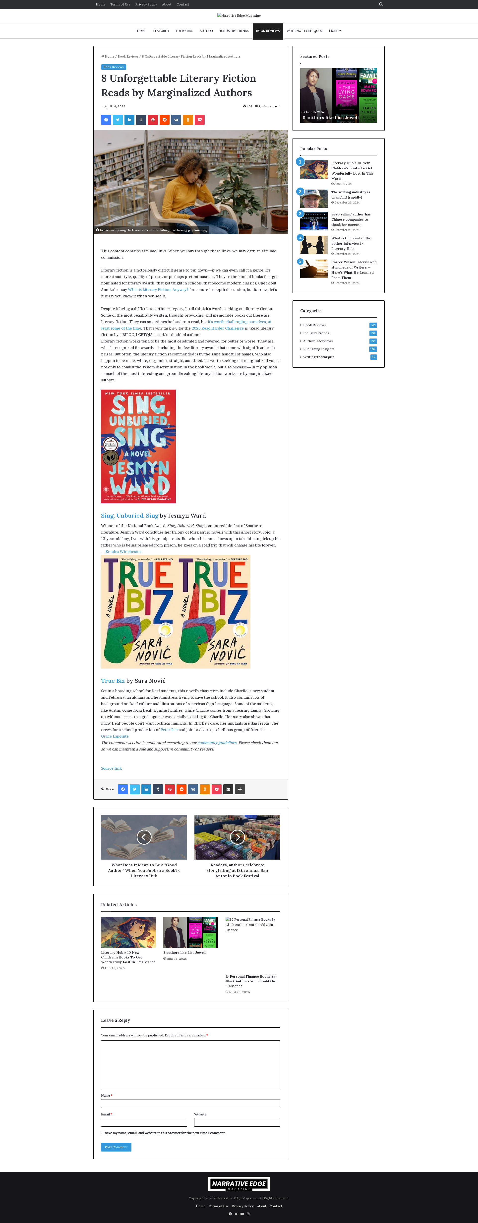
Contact (183, 4)
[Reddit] (165, 120)
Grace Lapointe (115, 736)
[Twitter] (118, 120)
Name (106, 1095)
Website (200, 1114)
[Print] (240, 789)
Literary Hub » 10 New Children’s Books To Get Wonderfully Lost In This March (128, 957)
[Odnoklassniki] (188, 120)
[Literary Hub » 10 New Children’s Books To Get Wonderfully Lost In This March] (128, 932)
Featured (161, 31)
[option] (338, 95)
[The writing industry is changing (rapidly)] (314, 199)
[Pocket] (200, 120)
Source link (111, 768)
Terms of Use (120, 4)
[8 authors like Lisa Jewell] (190, 932)
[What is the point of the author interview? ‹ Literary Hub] (314, 245)
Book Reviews (268, 31)
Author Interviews (318, 341)
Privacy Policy (146, 4)
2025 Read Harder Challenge (218, 328)
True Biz (113, 680)
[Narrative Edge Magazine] (239, 15)
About (167, 4)
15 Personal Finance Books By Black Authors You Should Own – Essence (252, 981)
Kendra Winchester (123, 551)
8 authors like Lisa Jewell (184, 952)
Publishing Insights (319, 349)
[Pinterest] (153, 120)
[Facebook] (106, 120)
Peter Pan (169, 729)
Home (100, 4)
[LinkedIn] (129, 120)
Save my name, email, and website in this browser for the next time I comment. (165, 1133)
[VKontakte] (176, 120)
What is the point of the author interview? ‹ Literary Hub (351, 243)
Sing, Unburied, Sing (129, 515)
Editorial (184, 31)
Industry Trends (234, 31)
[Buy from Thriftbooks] (138, 502)
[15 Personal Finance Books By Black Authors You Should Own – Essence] (253, 944)
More (333, 31)
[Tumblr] (141, 120)
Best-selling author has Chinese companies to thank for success (351, 219)
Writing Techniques (304, 31)
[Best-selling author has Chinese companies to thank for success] (314, 221)
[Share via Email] (228, 789)
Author (206, 31)
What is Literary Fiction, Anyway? (158, 289)
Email (106, 1114)
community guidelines (217, 742)
